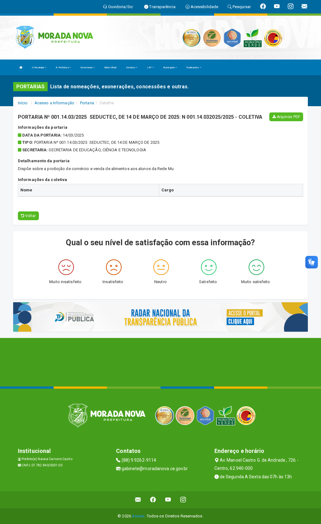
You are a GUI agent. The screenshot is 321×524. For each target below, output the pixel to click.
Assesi (138, 516)
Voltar (30, 216)
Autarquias (169, 67)
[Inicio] (21, 67)
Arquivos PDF (288, 117)
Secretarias (86, 67)
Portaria (87, 103)
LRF (149, 67)
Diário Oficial (110, 67)
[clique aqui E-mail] (138, 499)
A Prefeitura (62, 67)
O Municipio (38, 67)
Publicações (192, 67)
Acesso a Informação (54, 103)
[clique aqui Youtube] (168, 499)
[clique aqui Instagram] (183, 499)
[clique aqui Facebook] (153, 499)
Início (23, 103)
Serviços (131, 67)
